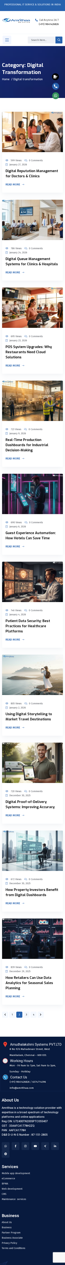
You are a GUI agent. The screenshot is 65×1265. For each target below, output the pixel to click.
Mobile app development (16, 1173)
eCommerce (8, 1178)
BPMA (5, 1184)
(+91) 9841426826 (49, 24)
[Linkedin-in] (55, 1146)
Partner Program (11, 1233)
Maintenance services (14, 1199)
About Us (7, 1222)
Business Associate (12, 1238)
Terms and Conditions (13, 1248)
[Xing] (45, 1146)
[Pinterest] (6, 1154)
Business (7, 1227)
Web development (12, 1189)
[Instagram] (25, 1146)
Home (6, 79)
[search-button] (58, 40)
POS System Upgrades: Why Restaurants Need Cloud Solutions (29, 352)
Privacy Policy (9, 1243)
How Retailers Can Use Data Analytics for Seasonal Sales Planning (29, 982)
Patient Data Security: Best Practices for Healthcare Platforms (28, 626)
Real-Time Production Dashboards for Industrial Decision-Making (27, 445)
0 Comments (36, 160)
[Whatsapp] (6, 1146)
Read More (13, 184)
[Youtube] (35, 1146)
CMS (4, 1194)
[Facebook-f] (15, 1146)
